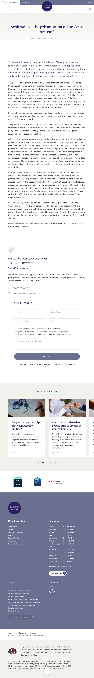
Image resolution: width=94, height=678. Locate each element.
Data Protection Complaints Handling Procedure (25, 602)
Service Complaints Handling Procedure (22, 605)
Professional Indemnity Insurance (19, 591)
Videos (10, 535)
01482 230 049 (68, 547)
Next (54, 462)
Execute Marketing (23, 635)
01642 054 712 (68, 544)
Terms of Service (64, 364)
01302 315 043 (68, 550)
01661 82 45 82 (21, 288)
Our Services (12, 527)
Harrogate (52, 555)
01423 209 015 (68, 555)
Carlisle (51, 535)
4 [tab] (51, 462)
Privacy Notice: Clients (16, 597)
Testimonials (12, 541)
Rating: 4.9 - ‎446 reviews (28, 633)
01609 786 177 (68, 538)
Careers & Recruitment (16, 544)
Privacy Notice (44, 367)
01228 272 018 (68, 535)
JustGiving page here (29, 655)
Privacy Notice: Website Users (18, 594)
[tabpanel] (26, 428)
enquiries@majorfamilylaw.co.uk (26, 293)
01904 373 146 (68, 553)
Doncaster (52, 550)
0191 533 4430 (68, 558)
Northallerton (53, 538)
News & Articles (13, 538)
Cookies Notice (13, 611)
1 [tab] (43, 462)
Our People (12, 529)
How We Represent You (16, 532)
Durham (51, 532)
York (50, 553)
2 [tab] (45, 462)
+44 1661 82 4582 (69, 527)
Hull (50, 547)
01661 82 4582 (68, 529)
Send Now (47, 356)
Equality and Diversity (16, 608)
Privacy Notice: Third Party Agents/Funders (23, 599)
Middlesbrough (54, 544)
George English (37, 635)
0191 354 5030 (68, 532)
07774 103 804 (68, 561)
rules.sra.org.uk (13, 671)
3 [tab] (48, 462)
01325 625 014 (68, 541)
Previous (40, 462)
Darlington (52, 541)
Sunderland (53, 558)
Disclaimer (12, 588)
